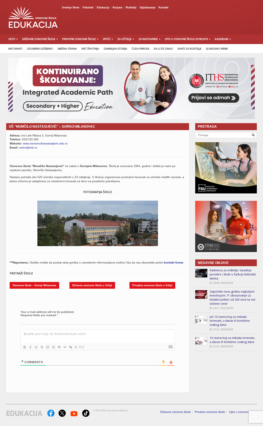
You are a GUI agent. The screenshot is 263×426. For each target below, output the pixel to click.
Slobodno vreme (217, 48)
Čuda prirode (140, 48)
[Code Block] (65, 347)
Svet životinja (90, 48)
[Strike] (42, 347)
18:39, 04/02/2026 (221, 283)
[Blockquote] (59, 347)
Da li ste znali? (163, 48)
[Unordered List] (53, 347)
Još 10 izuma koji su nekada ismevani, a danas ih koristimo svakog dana (230, 321)
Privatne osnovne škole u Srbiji (152, 285)
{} (76, 346)
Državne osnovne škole (175, 412)
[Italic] (30, 347)
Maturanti (15, 48)
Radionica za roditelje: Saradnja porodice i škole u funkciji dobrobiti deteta (233, 274)
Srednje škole (70, 7)
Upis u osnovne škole (243, 412)
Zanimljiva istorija (115, 48)
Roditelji (131, 7)
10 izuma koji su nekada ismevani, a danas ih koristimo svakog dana (232, 340)
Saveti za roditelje (189, 48)
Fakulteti (88, 7)
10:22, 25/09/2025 (221, 329)
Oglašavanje (147, 7)
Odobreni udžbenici (40, 48)
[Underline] (36, 347)
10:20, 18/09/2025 (221, 346)
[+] (82, 346)
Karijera (117, 7)
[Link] (71, 347)
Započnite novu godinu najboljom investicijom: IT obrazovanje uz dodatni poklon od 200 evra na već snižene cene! (233, 298)
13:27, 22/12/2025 (221, 308)
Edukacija (103, 7)
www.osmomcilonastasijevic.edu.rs (45, 143)
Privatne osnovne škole (210, 412)
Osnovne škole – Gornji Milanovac (34, 285)
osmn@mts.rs (28, 147)
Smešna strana (67, 48)
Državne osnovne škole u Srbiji (92, 285)
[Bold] (25, 347)
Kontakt (163, 7)
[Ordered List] (48, 347)
